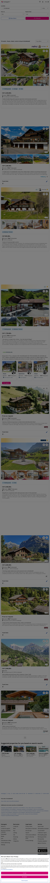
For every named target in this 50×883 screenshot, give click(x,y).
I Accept (24, 873)
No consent (24, 876)
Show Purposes (24, 880)
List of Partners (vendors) (6, 869)
